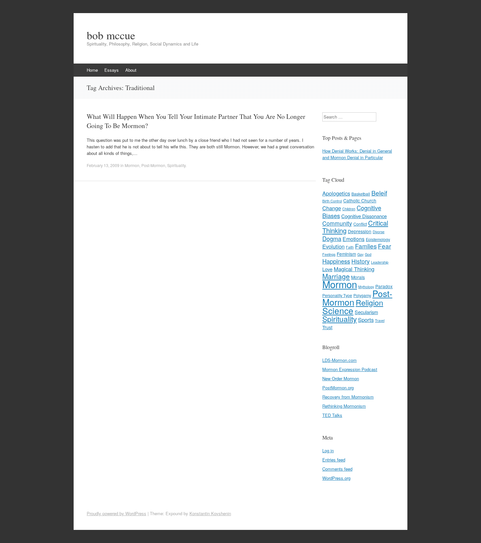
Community (337, 223)
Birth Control (332, 200)
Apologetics (336, 193)
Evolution (333, 246)
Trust (327, 327)
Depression (359, 231)
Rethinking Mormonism (344, 406)
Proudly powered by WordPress (116, 513)
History (360, 261)
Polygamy (362, 295)
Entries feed (333, 460)
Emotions (354, 238)
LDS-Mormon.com (339, 360)
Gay (360, 254)
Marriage (336, 276)
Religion (369, 302)
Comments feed (337, 469)
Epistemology (378, 239)
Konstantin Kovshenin (210, 513)
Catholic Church (359, 200)
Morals (358, 277)
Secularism (366, 312)
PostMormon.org (338, 387)
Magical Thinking (354, 269)
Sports (366, 320)
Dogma (331, 238)
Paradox (384, 286)
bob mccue (111, 35)
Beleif (379, 192)
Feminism (346, 254)
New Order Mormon (340, 378)
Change (331, 208)
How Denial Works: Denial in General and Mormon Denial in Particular (357, 154)
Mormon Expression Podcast (349, 369)
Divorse (378, 231)
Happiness (336, 261)
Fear (384, 245)
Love (327, 269)
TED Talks (332, 415)
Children (348, 208)
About (130, 70)
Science (337, 310)
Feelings (328, 254)
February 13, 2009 (103, 165)
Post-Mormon (153, 165)
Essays (111, 70)
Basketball (360, 194)
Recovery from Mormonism (348, 397)
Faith (350, 247)
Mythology (366, 286)
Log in (328, 450)
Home (92, 70)
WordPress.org (336, 478)
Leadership (379, 262)
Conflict (360, 224)
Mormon (132, 165)
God (368, 254)
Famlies (366, 245)
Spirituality (176, 165)
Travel (379, 320)
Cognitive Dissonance (364, 216)
